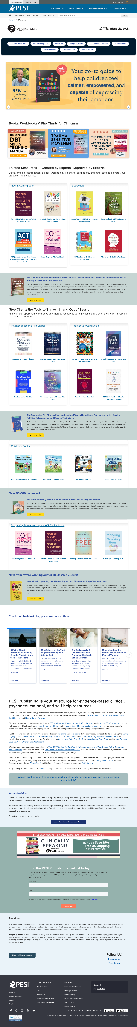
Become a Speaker (15, 996)
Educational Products (97, 8)
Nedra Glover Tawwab (35, 718)
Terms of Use (72, 1016)
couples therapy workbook (47, 725)
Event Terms (81, 1016)
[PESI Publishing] (22, 28)
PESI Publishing (69, 994)
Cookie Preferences (122, 1016)
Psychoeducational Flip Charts (28, 326)
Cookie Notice (112, 1016)
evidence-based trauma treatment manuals (82, 725)
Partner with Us (69, 1006)
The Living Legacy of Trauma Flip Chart (52, 398)
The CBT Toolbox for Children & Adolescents (68, 747)
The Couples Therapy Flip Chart (23, 359)
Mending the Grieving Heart (113, 559)
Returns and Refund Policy (46, 998)
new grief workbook (104, 760)
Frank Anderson (93, 715)
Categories (18, 15)
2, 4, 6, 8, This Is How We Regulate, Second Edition (53, 220)
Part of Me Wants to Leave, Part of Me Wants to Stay (23, 220)
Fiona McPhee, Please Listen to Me (23, 479)
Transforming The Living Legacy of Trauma (113, 220)
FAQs (38, 991)
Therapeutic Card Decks (85, 326)
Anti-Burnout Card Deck (97, 739)
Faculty (11, 1004)
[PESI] (19, 985)
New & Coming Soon (22, 186)
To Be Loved (87, 763)
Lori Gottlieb (106, 715)
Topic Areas (47, 15)
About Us (12, 992)
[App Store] (109, 1010)
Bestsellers (78, 186)
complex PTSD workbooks (109, 723)
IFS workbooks (71, 723)
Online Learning (75, 8)
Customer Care (118, 8)
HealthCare (27, 2)
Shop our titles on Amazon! (22, 955)
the (99, 736)
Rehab (36, 2)
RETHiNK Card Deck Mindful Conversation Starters (113, 398)
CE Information (42, 987)
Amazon (42, 768)
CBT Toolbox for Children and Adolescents (84, 258)
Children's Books (20, 446)
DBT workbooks (57, 723)
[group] (8, 623)
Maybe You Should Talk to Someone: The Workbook (84, 220)
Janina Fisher (118, 715)
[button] (8, 107)
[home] (19, 8)
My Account (41, 994)
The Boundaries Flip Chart (23, 397)
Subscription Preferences (45, 1002)
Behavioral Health (16, 2)
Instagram (114, 959)
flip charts (62, 733)
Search (124, 15)
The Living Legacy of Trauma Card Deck (113, 360)
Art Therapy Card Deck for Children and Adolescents (84, 360)
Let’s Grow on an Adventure (53, 479)
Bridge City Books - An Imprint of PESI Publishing (38, 525)
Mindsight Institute (70, 991)
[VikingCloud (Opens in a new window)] (15, 1018)
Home (11, 20)
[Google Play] (122, 1010)
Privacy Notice (90, 1016)
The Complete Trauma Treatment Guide (62, 749)
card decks (75, 733)
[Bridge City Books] (114, 28)
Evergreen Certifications (72, 987)
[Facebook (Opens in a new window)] (11, 1010)
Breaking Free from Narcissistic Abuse (83, 559)
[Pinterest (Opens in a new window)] (27, 1010)
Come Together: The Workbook (52, 257)
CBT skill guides (86, 723)
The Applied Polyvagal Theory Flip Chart (52, 360)
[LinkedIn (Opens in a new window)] (22, 1010)
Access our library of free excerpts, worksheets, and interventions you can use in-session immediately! (68, 778)
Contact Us (101, 989)
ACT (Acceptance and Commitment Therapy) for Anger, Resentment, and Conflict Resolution (23, 259)
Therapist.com (69, 1002)
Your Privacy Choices (101, 1016)
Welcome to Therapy (83, 479)
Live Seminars (56, 8)
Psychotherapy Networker (73, 998)
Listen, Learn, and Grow (113, 479)
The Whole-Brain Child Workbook (113, 257)
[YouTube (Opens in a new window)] (34, 1010)
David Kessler (15, 718)
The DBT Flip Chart (67, 736)
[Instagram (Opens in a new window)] (16, 1010)
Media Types (32, 15)
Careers (11, 1000)
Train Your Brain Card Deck (84, 397)
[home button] (10, 15)
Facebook (114, 963)
